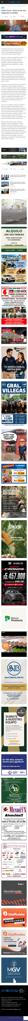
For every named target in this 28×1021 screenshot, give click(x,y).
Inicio (2, 5)
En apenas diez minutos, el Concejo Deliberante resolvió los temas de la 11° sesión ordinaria (18, 190)
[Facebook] (25, 989)
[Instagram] (25, 991)
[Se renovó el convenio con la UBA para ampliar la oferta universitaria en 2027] (5, 177)
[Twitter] (25, 993)
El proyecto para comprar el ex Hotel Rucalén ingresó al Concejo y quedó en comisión (18, 183)
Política (5, 5)
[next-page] (4, 196)
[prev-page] (2, 196)
